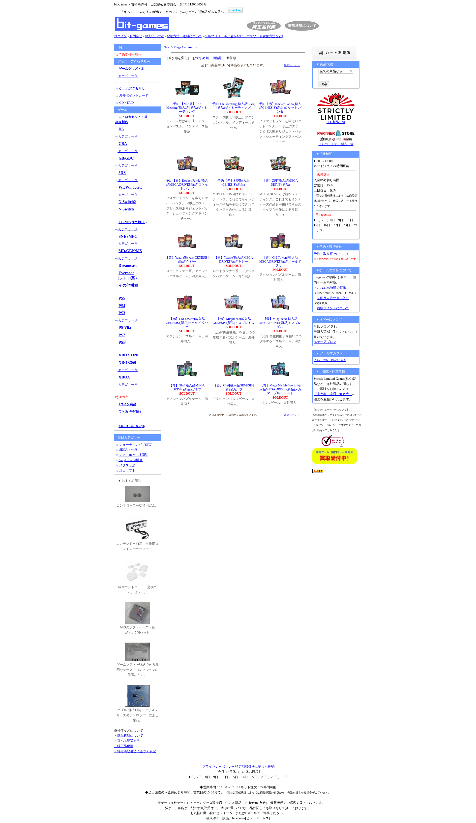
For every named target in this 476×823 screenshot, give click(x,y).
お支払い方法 (154, 36)
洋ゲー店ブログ (325, 342)
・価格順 (215, 58)
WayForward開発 (131, 460)
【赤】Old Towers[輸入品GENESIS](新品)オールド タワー (187, 322)
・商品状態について (128, 735)
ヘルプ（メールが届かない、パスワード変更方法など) (244, 36)
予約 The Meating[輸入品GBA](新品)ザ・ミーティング (233, 106)
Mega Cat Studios (186, 47)
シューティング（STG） (136, 444)
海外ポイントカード (133, 95)
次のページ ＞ (292, 65)
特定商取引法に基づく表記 (254, 766)
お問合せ (135, 36)
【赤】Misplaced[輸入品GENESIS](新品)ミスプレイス (233, 321)
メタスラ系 (127, 465)
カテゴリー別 (128, 76)
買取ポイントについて (333, 308)
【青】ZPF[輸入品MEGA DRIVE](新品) (280, 182)
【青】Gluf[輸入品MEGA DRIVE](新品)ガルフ (187, 387)
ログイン (120, 36)
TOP (167, 47)
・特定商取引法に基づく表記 (135, 751)
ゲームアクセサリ (132, 88)
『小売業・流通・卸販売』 (333, 394)
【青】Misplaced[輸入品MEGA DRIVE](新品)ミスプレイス (280, 322)
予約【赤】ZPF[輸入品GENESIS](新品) (233, 182)
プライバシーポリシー (218, 766)
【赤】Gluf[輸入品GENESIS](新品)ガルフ (233, 387)
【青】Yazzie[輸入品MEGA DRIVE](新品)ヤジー (233, 259)
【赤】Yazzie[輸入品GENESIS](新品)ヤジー (186, 259)
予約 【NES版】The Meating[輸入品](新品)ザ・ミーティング (187, 107)
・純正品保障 (123, 746)
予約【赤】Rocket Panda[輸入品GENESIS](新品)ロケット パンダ (280, 107)
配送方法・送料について (184, 36)
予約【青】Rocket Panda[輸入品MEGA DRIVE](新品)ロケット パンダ (187, 184)
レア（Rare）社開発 (133, 455)
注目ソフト (127, 470)
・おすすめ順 (199, 58)
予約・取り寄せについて (331, 254)
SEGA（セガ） (129, 449)
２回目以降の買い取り (333, 298)
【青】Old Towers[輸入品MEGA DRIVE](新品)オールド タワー (280, 261)
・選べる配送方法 (127, 741)
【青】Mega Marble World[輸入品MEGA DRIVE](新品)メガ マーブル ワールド (280, 389)
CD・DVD (126, 102)
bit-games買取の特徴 (331, 287)
